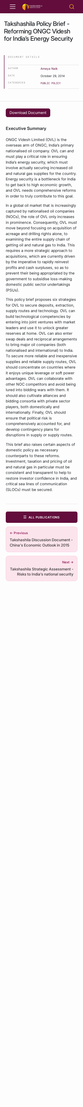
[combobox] (72, 7)
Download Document (28, 112)
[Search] (72, 7)
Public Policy (51, 83)
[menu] (13, 7)
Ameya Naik (49, 68)
